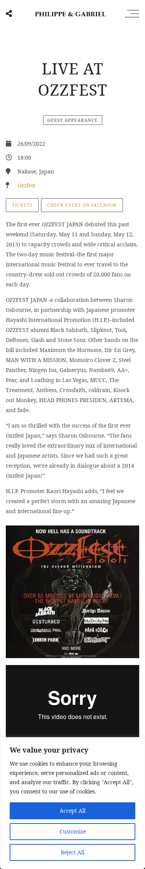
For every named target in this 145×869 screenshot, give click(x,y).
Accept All (72, 810)
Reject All (72, 852)
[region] (72, 803)
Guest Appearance (72, 120)
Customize (73, 831)
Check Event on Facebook (82, 205)
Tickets (22, 205)
